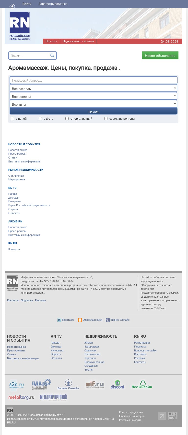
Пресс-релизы (17, 153)
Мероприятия (16, 179)
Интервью (14, 201)
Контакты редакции (131, 412)
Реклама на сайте (130, 420)
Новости (51, 41)
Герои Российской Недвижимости (29, 205)
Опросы (13, 209)
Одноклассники (92, 319)
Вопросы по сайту (145, 350)
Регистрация (142, 342)
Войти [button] (27, 4)
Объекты (14, 213)
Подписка (27, 300)
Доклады (13, 197)
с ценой (21, 118)
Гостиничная (92, 354)
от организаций (81, 118)
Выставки (140, 354)
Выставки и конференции (24, 161)
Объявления (16, 175)
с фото (48, 118)
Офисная (90, 350)
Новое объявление (160, 55)
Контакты (14, 249)
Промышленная (94, 362)
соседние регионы (122, 118)
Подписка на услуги (131, 416)
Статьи (12, 157)
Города (12, 193)
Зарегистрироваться (53, 4)
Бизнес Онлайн (119, 319)
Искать (93, 111)
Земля (88, 369)
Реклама (40, 300)
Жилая (88, 342)
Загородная (91, 346)
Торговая (90, 358)
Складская (91, 365)
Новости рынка (17, 149)
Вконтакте (67, 319)
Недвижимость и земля (78, 41)
